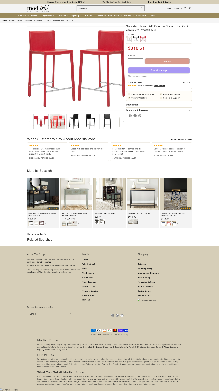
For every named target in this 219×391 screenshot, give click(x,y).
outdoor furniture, (48, 347)
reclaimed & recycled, (83, 347)
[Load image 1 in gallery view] (41, 121)
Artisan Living (89, 286)
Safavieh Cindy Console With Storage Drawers (74, 214)
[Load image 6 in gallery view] (90, 121)
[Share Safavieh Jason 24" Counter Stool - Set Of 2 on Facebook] (129, 115)
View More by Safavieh (37, 234)
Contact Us (177, 8)
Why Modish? (88, 264)
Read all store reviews (181, 139)
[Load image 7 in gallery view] (107, 121)
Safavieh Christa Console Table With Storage (42, 214)
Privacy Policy (89, 295)
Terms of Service (90, 291)
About (85, 259)
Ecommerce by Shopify (120, 335)
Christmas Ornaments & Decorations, (109, 347)
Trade (168, 8)
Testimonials (88, 273)
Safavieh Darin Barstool (105, 213)
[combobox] (110, 8)
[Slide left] (30, 121)
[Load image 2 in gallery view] (57, 121)
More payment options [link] (137, 76)
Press (85, 268)
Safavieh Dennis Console (139, 213)
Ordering (142, 264)
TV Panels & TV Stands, (136, 347)
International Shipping (148, 273)
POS (107, 335)
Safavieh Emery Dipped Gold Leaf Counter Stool (173, 214)
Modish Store (101, 335)
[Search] (141, 8)
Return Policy (144, 277)
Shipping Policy (145, 268)
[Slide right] (123, 121)
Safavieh (130, 29)
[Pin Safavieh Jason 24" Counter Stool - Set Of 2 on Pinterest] (139, 115)
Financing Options (146, 282)
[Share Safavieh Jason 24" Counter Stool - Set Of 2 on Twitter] (134, 115)
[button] (190, 8)
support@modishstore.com (44, 272)
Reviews (86, 299)
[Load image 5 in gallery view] (74, 121)
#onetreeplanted (44, 262)
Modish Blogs (144, 295)
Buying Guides (145, 291)
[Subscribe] (70, 314)
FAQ (140, 259)
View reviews (159, 85)
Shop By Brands (145, 286)
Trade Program (89, 282)
